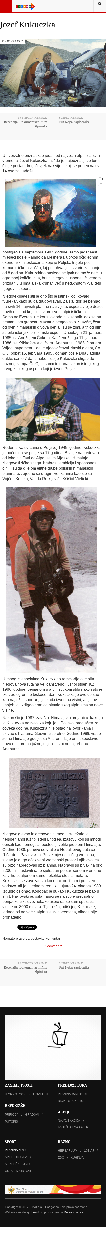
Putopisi (11, 1121)
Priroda (11, 1114)
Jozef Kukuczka (27, 25)
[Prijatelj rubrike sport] (53, 1190)
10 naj (89, 1150)
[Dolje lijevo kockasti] (53, 1047)
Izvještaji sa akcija (73, 1127)
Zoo (61, 1157)
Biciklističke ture (73, 1100)
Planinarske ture (73, 1094)
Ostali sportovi (18, 1171)
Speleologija (16, 1157)
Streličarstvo (17, 1164)
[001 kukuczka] (53, 409)
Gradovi (32, 1114)
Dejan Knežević (74, 1212)
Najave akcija (69, 1120)
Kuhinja (77, 1157)
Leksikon (37, 1212)
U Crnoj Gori (15, 1094)
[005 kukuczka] (54, 793)
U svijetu (40, 1094)
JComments (53, 946)
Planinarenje (16, 1150)
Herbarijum (67, 1150)
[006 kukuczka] (52, 580)
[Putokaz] (25, 6)
